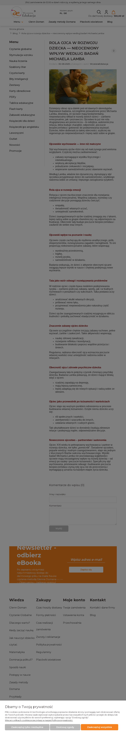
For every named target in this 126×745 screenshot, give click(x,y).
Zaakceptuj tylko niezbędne (27, 727)
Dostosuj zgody (65, 727)
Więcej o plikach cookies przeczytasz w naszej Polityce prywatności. (39, 720)
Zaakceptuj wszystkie (99, 727)
